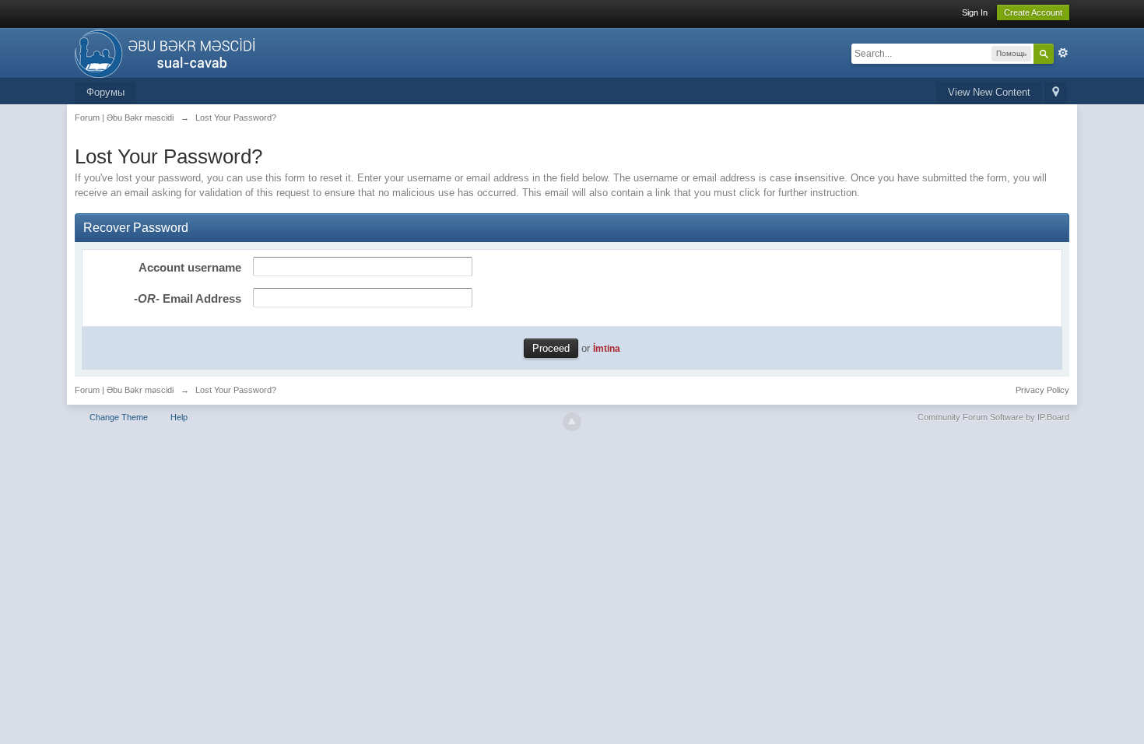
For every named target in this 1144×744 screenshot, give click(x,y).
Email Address (187, 298)
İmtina (606, 348)
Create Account (1033, 12)
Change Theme (118, 417)
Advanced (1063, 53)
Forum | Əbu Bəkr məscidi (124, 390)
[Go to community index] (169, 52)
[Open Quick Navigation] (1055, 93)
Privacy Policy (1042, 390)
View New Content (989, 92)
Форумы (105, 92)
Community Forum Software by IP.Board (993, 417)
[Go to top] (572, 421)
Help (179, 417)
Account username (190, 267)
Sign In (975, 12)
